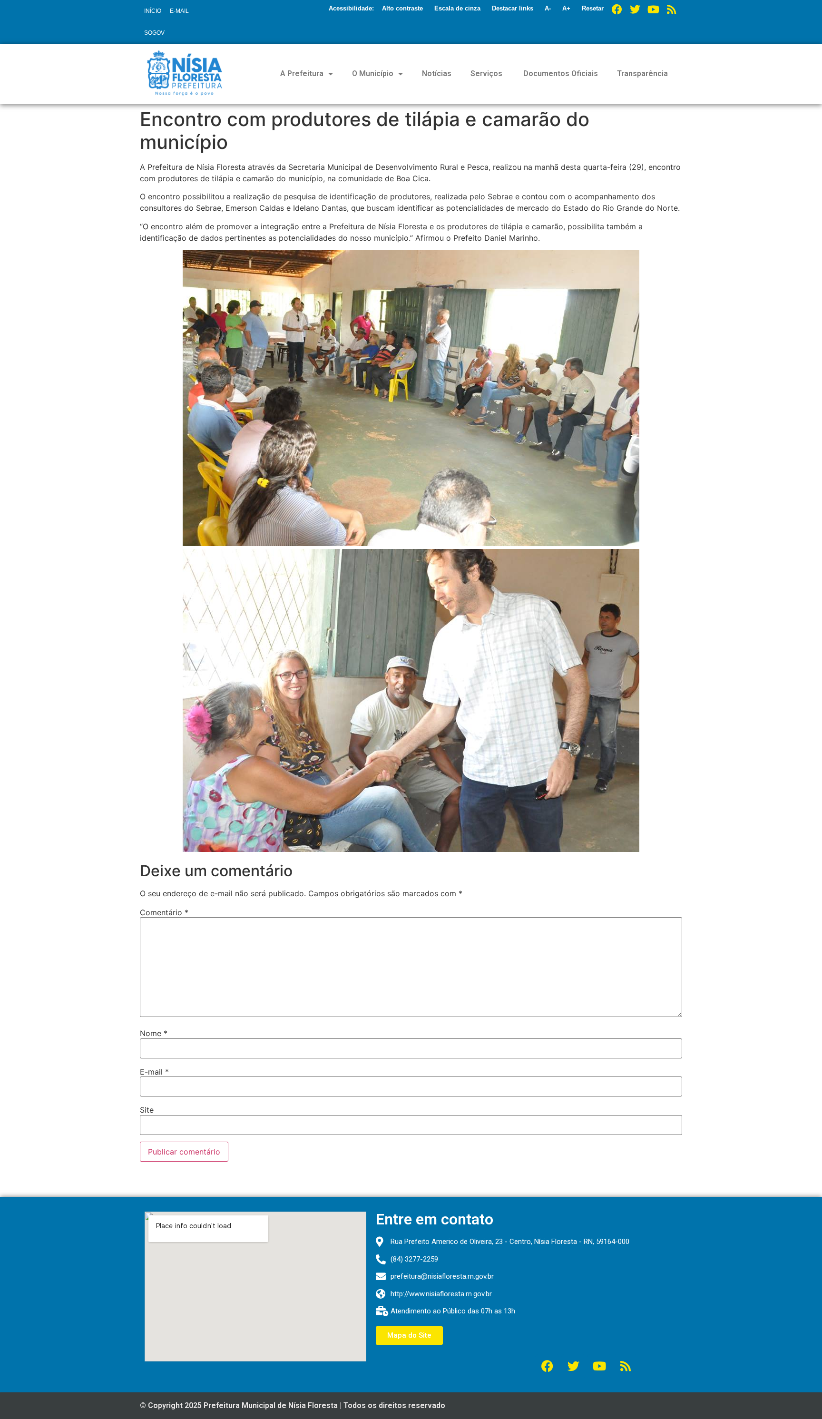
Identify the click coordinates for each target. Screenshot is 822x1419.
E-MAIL (179, 11)
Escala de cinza (457, 8)
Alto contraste (402, 8)
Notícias (436, 73)
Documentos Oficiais (559, 73)
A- (548, 8)
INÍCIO (152, 11)
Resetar (593, 8)
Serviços (486, 73)
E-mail (154, 1072)
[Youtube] (653, 9)
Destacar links (512, 8)
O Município (372, 73)
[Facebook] (617, 9)
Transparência (642, 73)
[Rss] (671, 9)
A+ (566, 8)
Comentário (164, 912)
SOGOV (154, 32)
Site (147, 1110)
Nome (153, 1033)
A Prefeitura (301, 73)
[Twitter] (635, 9)
